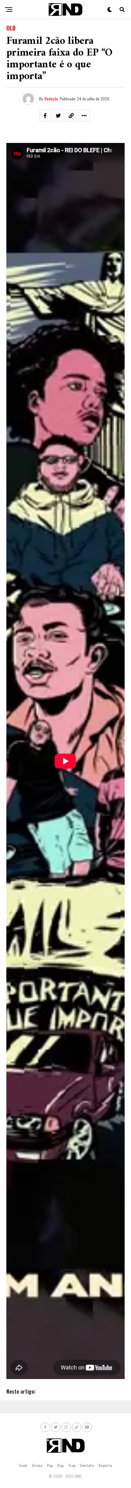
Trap (71, 1465)
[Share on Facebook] (45, 115)
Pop (50, 1465)
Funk (23, 1465)
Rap (60, 1465)
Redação (51, 98)
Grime (37, 1465)
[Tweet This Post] (58, 115)
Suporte (105, 1465)
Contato (87, 1465)
